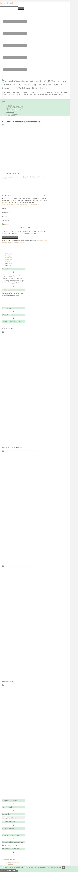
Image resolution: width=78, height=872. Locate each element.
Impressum (10, 864)
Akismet (4, 202)
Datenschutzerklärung (13, 862)
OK (63, 867)
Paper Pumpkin (10, 115)
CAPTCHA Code (24, 228)
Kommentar (6, 195)
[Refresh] (5, 224)
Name (4, 208)
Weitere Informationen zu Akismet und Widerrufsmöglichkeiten (20, 204)
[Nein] (17, 871)
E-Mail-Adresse (7, 212)
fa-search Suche (7, 3)
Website (4, 216)
